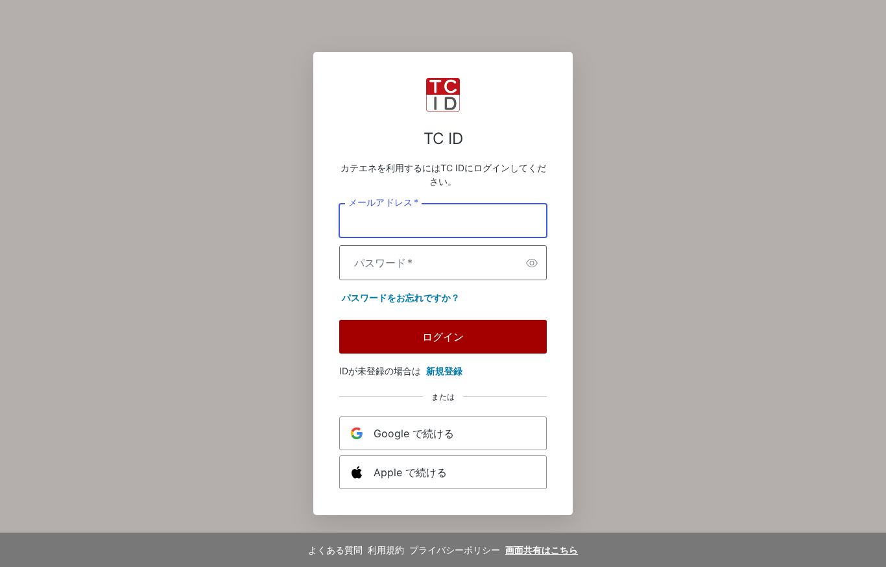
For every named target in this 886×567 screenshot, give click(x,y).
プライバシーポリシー (454, 549)
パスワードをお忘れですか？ (401, 297)
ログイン (443, 336)
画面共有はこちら (541, 549)
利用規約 (386, 549)
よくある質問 (335, 549)
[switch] (532, 263)
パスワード (383, 263)
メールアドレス (383, 202)
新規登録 (444, 370)
